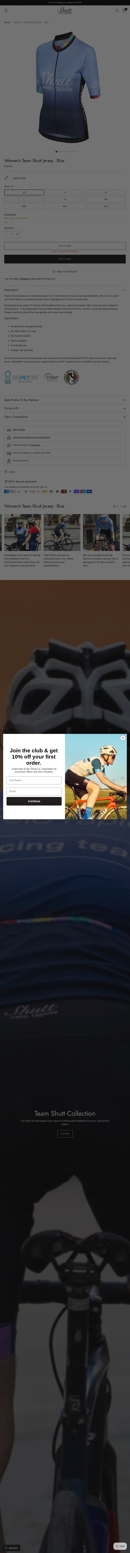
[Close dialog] (123, 738)
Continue (34, 801)
